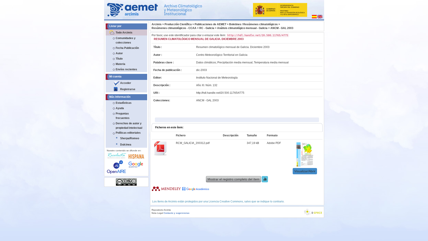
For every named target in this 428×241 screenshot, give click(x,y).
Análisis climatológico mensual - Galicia (242, 28)
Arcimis (157, 24)
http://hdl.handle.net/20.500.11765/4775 (220, 92)
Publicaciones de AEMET (210, 24)
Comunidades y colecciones (126, 40)
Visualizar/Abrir (304, 171)
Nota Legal (157, 213)
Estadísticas (124, 102)
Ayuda (120, 108)
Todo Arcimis (124, 32)
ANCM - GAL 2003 (281, 28)
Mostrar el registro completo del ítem (233, 179)
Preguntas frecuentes (123, 116)
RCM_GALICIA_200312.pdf (193, 143)
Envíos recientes (126, 69)
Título (119, 58)
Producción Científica (178, 24)
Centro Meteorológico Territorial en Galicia (221, 54)
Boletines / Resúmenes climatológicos (253, 24)
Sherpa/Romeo (129, 138)
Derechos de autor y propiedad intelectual (129, 125)
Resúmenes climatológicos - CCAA (174, 28)
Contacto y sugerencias (176, 213)
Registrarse (127, 89)
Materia (120, 64)
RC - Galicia (206, 28)
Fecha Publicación (127, 48)
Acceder (125, 83)
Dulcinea (125, 144)
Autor (119, 53)
